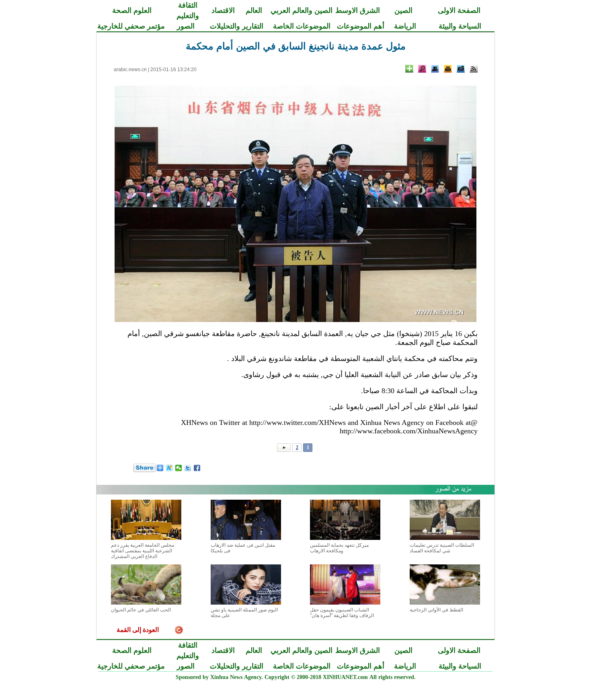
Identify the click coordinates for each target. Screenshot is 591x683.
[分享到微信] (178, 468)
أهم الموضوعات (360, 26)
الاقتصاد (223, 10)
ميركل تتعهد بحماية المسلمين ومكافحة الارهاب (339, 548)
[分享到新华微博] (169, 468)
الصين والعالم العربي (301, 10)
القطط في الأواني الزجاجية (436, 610)
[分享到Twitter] (188, 468)
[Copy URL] (435, 69)
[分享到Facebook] (197, 468)
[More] (409, 69)
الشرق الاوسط (357, 10)
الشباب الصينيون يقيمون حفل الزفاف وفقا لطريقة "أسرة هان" (342, 612)
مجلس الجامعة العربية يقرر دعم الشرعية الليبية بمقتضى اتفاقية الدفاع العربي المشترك (142, 550)
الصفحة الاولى (459, 10)
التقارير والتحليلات (236, 26)
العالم (254, 10)
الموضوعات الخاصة (301, 26)
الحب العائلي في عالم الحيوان (141, 610)
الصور (186, 26)
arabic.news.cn (130, 69)
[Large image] (422, 69)
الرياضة (405, 26)
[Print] (448, 69)
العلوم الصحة (132, 10)
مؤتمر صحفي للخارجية (131, 26)
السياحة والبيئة (460, 26)
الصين (403, 10)
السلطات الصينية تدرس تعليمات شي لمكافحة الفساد (442, 548)
